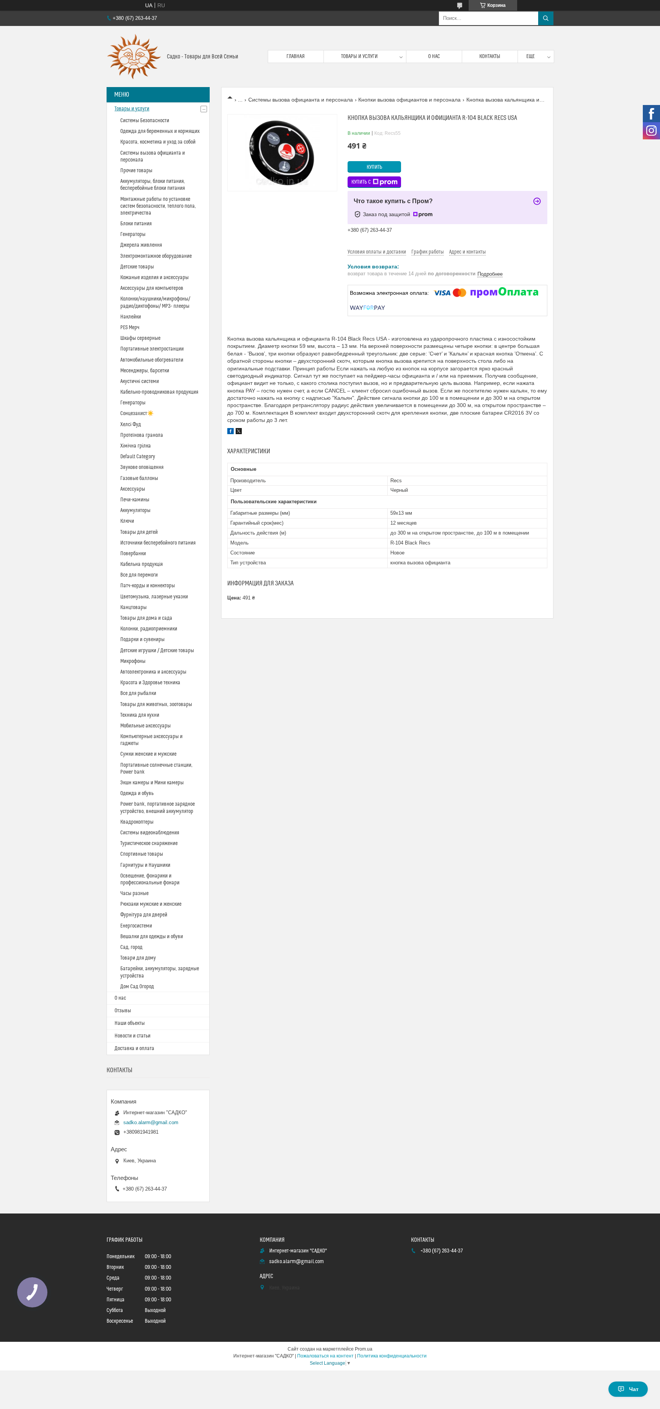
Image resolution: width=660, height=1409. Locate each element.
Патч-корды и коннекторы (147, 586)
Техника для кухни (139, 715)
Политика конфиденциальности (392, 1356)
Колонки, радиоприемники (148, 629)
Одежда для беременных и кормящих (160, 131)
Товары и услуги (359, 56)
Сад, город (131, 947)
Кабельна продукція (141, 564)
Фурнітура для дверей (143, 915)
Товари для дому (138, 958)
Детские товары (137, 267)
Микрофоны (133, 661)
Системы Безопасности (144, 121)
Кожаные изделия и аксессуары (154, 278)
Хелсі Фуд (130, 425)
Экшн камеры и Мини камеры (152, 783)
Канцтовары (133, 607)
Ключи (127, 521)
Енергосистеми (136, 926)
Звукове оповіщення (141, 467)
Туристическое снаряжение (149, 843)
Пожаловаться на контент (325, 1356)
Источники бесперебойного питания (158, 543)
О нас (434, 56)
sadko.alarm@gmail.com (150, 1122)
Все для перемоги (139, 575)
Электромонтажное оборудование (156, 256)
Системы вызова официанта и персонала (300, 100)
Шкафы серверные (140, 338)
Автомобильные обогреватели (151, 360)
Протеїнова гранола (141, 435)
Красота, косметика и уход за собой (158, 142)
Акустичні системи (139, 381)
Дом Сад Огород (137, 987)
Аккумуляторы (135, 510)
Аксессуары (132, 489)
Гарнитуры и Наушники (145, 865)
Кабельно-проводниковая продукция (159, 392)
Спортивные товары (141, 854)
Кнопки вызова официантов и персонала (409, 100)
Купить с (361, 182)
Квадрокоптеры (137, 822)
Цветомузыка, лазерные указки (154, 597)
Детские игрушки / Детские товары (157, 651)
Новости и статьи (132, 1036)
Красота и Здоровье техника (150, 683)
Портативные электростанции (152, 349)
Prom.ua (363, 1349)
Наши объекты (130, 1023)
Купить (374, 167)
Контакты (489, 56)
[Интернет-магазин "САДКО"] (134, 56)
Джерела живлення (141, 245)
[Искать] (545, 18)
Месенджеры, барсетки (144, 371)
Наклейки (130, 317)
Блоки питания (136, 224)
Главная (295, 56)
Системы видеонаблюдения (149, 833)
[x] (239, 432)
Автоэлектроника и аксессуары (153, 672)
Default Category (137, 457)
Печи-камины (134, 500)
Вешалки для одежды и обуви (151, 937)
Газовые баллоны (139, 478)
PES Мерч (129, 328)
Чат (634, 1389)
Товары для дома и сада (146, 618)
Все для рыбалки (138, 693)
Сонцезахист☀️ (137, 413)
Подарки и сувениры (142, 640)
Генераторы (133, 234)
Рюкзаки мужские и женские (150, 904)
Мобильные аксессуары (145, 726)
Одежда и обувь (137, 793)
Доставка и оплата (134, 1048)
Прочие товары (136, 171)
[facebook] (230, 432)
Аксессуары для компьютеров (151, 288)
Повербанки (133, 554)
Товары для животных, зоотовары (156, 704)
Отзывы (123, 1011)
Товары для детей (139, 532)
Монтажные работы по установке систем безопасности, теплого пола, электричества (158, 206)
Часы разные (134, 893)
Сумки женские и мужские (148, 754)
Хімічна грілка (135, 446)
